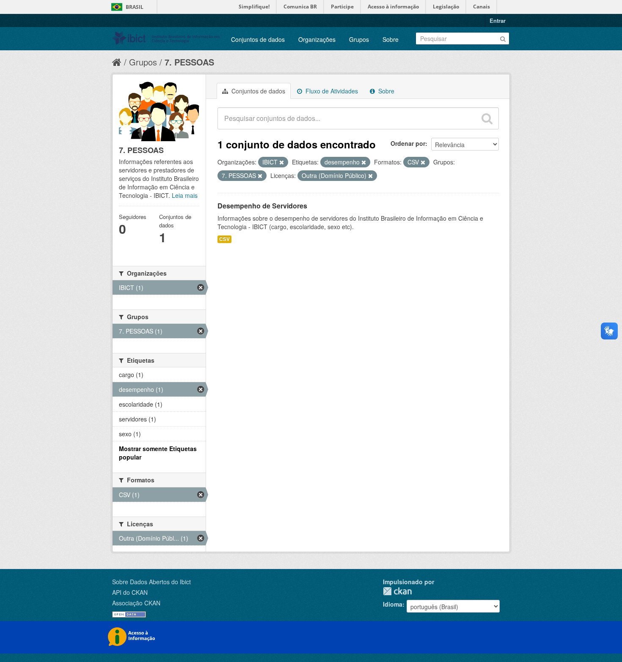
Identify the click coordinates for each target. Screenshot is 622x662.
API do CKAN (130, 592)
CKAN (397, 591)
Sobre (391, 39)
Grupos (359, 39)
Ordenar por (408, 143)
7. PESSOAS (189, 62)
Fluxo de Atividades (331, 91)
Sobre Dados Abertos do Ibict (151, 581)
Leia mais (185, 195)
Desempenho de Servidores (262, 206)
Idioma (392, 604)
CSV (224, 239)
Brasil (134, 7)
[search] (487, 118)
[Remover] (281, 162)
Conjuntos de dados (258, 39)
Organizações (317, 39)
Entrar (498, 20)
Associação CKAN (136, 603)
